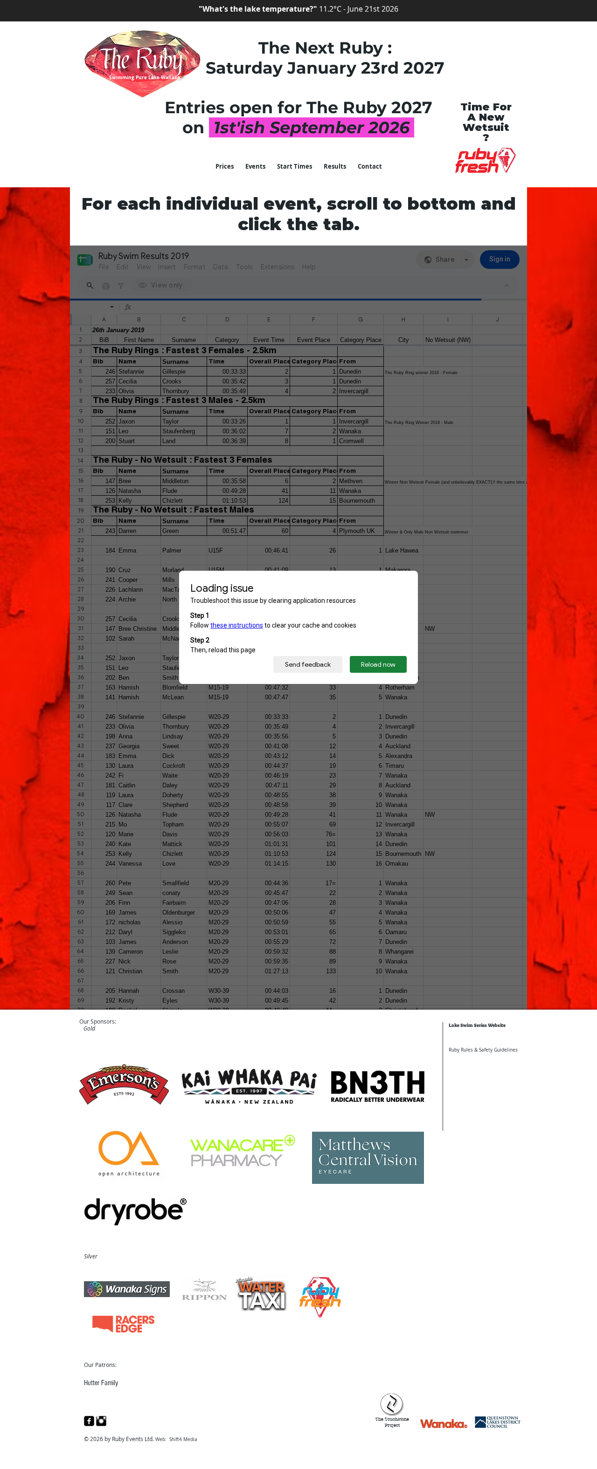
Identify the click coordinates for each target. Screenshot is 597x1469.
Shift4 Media (183, 1439)
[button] (335, 167)
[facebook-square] (89, 1421)
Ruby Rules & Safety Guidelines (483, 1050)
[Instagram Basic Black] (101, 1421)
